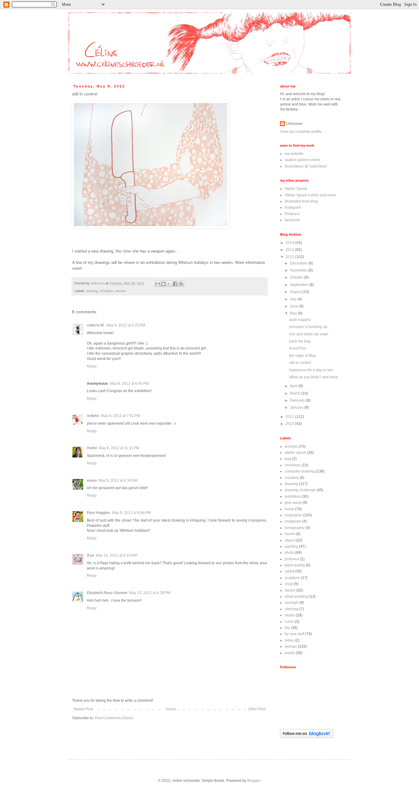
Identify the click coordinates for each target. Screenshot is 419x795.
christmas (293, 465)
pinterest (292, 559)
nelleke (93, 416)
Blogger (253, 780)
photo (289, 552)
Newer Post (83, 709)
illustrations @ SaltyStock (306, 166)
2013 (290, 250)
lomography (295, 528)
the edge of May (302, 355)
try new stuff (294, 634)
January (297, 407)
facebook (292, 220)
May (294, 313)
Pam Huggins (98, 513)
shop (289, 584)
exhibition (106, 291)
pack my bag (299, 341)
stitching (291, 609)
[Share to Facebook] (175, 284)
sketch (290, 590)
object (290, 540)
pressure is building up (308, 327)
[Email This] (158, 284)
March (295, 393)
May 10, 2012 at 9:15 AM (116, 555)
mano (92, 480)
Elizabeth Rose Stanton (107, 593)
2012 (290, 257)
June (294, 306)
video (289, 640)
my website (294, 154)
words (290, 653)
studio (290, 615)
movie (290, 534)
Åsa (90, 555)
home (289, 509)
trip (287, 628)
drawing (92, 291)
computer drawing (300, 471)
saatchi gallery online (302, 160)
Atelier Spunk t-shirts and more (310, 195)
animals (291, 446)
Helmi (92, 448)
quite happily (300, 320)
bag (288, 459)
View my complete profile (301, 131)
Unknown (294, 124)
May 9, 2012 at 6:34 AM (117, 480)
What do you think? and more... (315, 377)
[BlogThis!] (163, 284)
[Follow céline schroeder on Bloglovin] (306, 737)
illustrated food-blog (301, 201)
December (299, 263)
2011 (290, 417)
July (294, 299)
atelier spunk (295, 452)
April (294, 386)
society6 (291, 602)
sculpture (292, 578)
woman (120, 291)
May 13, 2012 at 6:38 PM (149, 593)
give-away (293, 502)
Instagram (293, 207)
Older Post (257, 709)
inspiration (293, 515)
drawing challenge (300, 490)
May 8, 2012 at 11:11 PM (119, 448)
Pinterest (292, 214)
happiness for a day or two (311, 370)
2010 (290, 424)
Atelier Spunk (296, 189)
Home (171, 709)
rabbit (289, 571)
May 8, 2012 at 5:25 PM (125, 325)
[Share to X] (169, 284)
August (296, 292)
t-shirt (289, 621)
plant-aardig (295, 565)
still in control (300, 363)
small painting (296, 596)
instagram (293, 521)
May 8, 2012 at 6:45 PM (129, 383)
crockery (292, 478)
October (297, 277)
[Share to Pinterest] (181, 284)
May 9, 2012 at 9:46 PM (131, 513)
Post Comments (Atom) (114, 718)
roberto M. (96, 325)
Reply (92, 366)
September (299, 285)
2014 (290, 243)
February (298, 400)
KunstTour (297, 348)
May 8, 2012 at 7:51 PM (120, 416)
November (299, 270)
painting (291, 546)
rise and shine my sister (309, 334)
